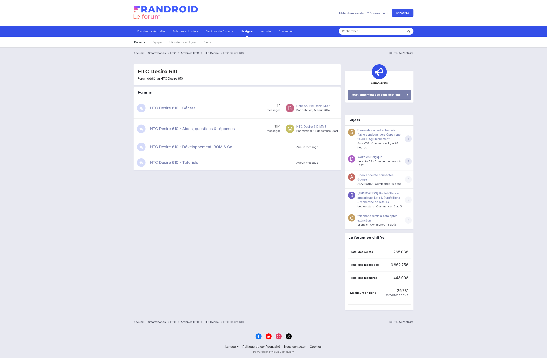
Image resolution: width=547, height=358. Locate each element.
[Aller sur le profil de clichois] (351, 218)
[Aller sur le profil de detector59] (351, 159)
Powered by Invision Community (273, 351)
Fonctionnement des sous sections (375, 94)
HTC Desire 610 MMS (311, 126)
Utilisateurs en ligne (182, 42)
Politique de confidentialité (261, 346)
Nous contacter (295, 346)
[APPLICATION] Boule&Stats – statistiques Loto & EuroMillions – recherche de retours (378, 198)
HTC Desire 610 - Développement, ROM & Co (191, 147)
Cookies (316, 346)
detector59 (364, 161)
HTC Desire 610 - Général (173, 108)
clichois (362, 224)
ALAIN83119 (365, 183)
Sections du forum (218, 31)
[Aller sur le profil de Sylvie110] (351, 132)
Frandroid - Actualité (151, 31)
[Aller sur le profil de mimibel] (290, 129)
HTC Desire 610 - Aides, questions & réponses (192, 128)
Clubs (207, 42)
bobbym (307, 110)
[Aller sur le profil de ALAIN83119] (351, 177)
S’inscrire (402, 13)
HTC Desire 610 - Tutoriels (174, 162)
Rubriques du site (185, 31)
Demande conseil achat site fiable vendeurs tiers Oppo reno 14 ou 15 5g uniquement (379, 135)
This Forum (391, 31)
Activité (266, 31)
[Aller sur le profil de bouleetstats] (351, 195)
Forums (139, 42)
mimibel (307, 130)
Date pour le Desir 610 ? (313, 106)
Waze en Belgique (369, 157)
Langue (231, 346)
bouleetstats (365, 206)
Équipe (157, 42)
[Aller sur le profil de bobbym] (290, 108)
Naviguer (247, 31)
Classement (286, 31)
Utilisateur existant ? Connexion (362, 13)
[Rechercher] (408, 31)
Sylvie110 (363, 143)
